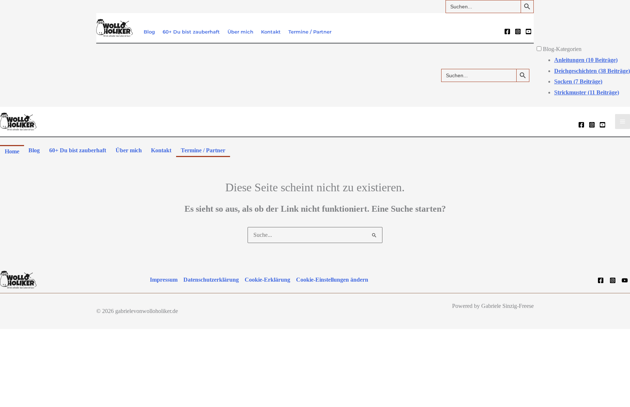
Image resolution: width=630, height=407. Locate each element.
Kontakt (271, 32)
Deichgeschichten (592, 71)
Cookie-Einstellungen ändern (332, 280)
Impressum (164, 280)
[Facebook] (507, 31)
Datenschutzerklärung (211, 280)
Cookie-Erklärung (267, 280)
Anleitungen (586, 60)
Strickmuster (586, 92)
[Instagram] (518, 31)
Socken (578, 81)
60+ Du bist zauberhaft (191, 32)
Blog (149, 32)
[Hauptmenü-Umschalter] (622, 121)
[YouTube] (528, 31)
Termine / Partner (309, 32)
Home (12, 151)
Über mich (240, 32)
